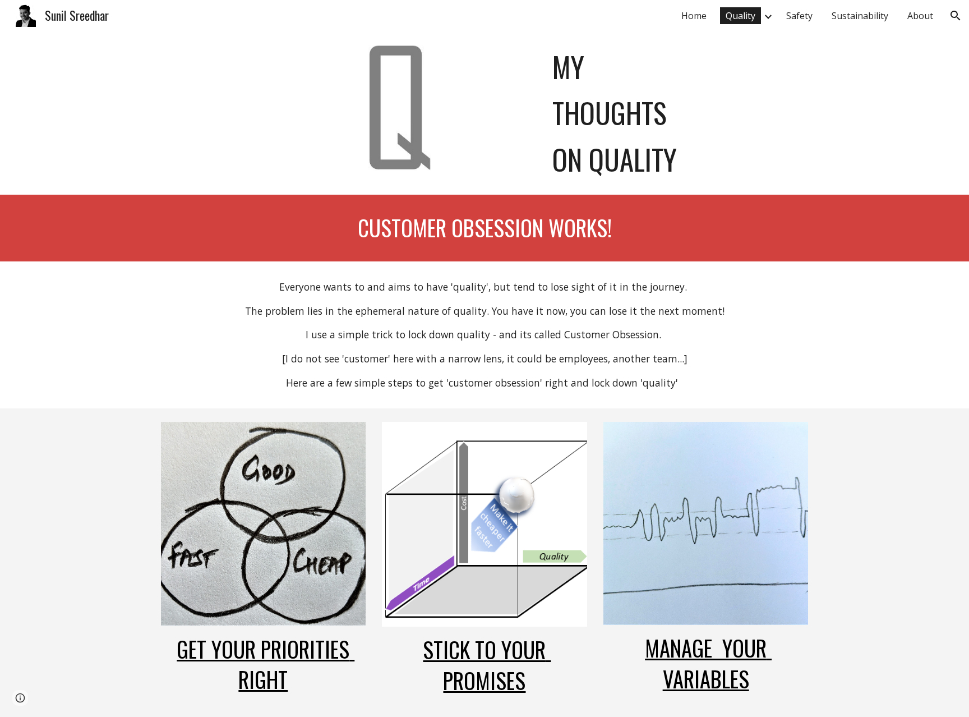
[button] (955, 15)
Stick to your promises (487, 664)
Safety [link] (799, 16)
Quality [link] (740, 16)
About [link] (920, 16)
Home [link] (694, 16)
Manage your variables (708, 663)
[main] (678, 113)
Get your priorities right (265, 664)
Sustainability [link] (860, 16)
